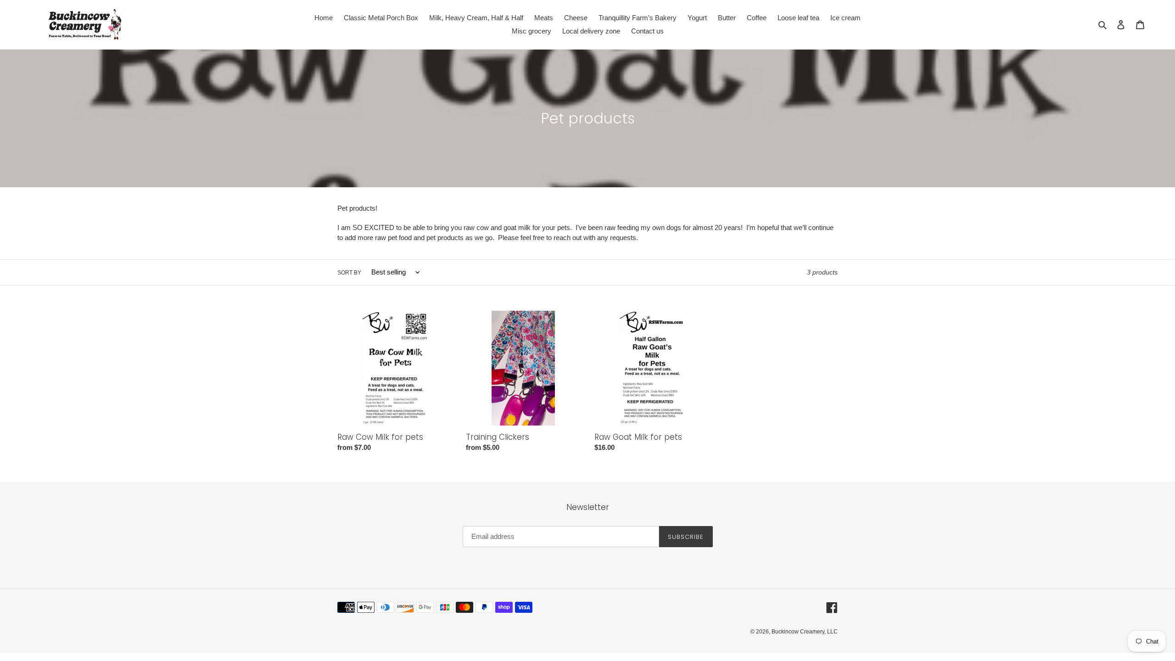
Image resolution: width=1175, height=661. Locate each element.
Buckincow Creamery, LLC (805, 631)
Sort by (349, 272)
